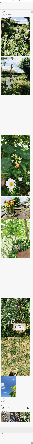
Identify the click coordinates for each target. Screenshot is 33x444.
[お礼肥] (15, 417)
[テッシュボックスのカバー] (5, 417)
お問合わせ (1, 439)
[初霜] (25, 417)
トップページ (1, 433)
